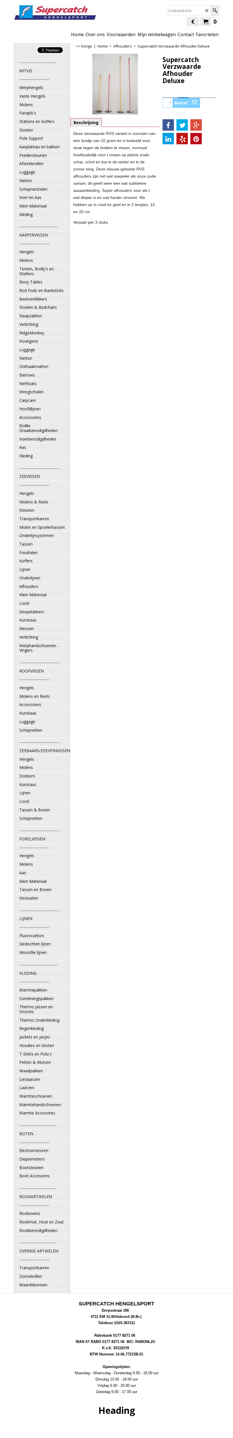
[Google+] (196, 125)
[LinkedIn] (168, 138)
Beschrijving (86, 122)
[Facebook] (168, 125)
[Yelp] (182, 138)
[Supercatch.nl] (55, 12)
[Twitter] (182, 125)
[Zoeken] (215, 10)
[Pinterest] (196, 138)
